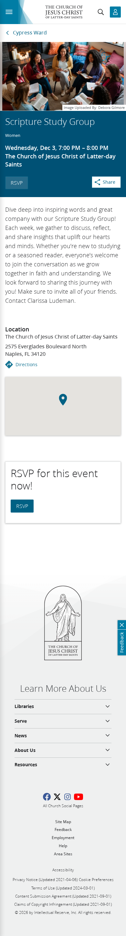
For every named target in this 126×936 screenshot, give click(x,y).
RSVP (17, 182)
